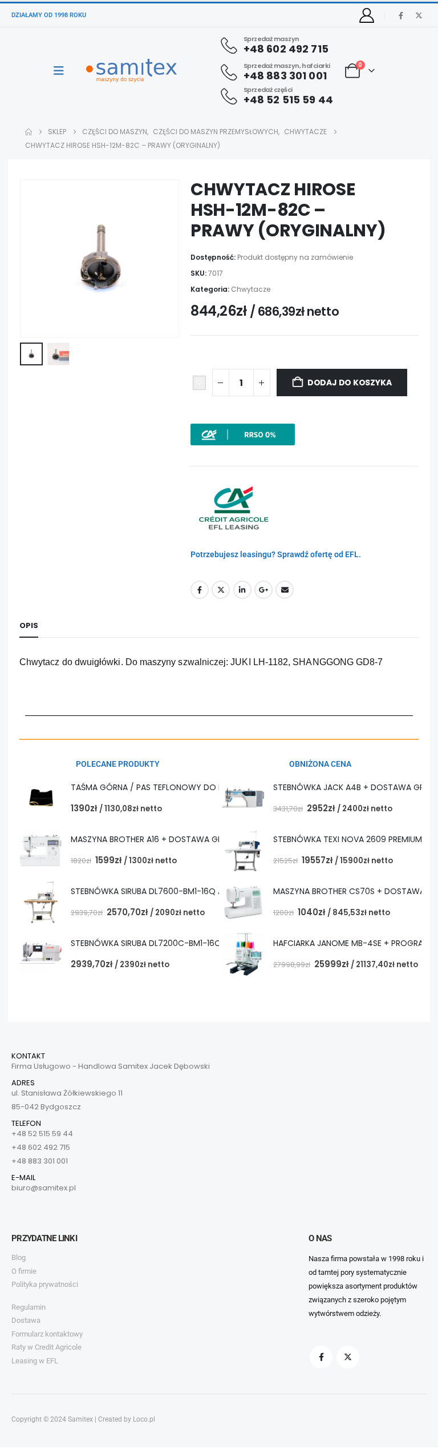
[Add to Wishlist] (199, 383)
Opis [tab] (28, 625)
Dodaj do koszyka (349, 382)
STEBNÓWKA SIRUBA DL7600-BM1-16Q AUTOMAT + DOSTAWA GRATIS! (205, 891)
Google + (263, 590)
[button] (33, 258)
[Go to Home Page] (28, 132)
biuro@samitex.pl (43, 1187)
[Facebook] (401, 15)
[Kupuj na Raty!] (242, 434)
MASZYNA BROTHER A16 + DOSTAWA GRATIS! (156, 839)
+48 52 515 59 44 (42, 1133)
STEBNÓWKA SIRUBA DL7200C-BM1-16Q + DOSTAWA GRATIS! (187, 943)
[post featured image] (40, 798)
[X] (418, 15)
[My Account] (367, 15)
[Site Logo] (131, 70)
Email (284, 590)
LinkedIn (242, 590)
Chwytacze (250, 289)
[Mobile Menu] (62, 71)
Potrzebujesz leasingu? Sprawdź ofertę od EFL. (275, 554)
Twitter (221, 590)
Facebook (199, 590)
